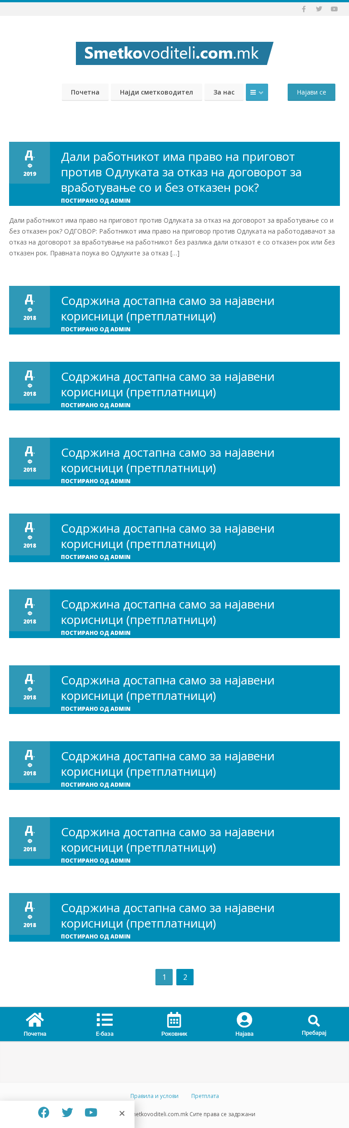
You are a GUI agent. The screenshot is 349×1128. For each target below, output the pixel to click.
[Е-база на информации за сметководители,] (174, 50)
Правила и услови (154, 1096)
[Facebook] (43, 1112)
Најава (244, 1033)
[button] (314, 1021)
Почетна (85, 92)
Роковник (174, 1033)
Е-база (105, 1033)
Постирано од (95, 201)
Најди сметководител (156, 92)
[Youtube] (91, 1112)
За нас (224, 92)
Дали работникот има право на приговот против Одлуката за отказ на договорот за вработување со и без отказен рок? (181, 171)
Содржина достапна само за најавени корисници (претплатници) (167, 308)
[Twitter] (67, 1112)
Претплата (205, 1096)
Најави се (311, 92)
